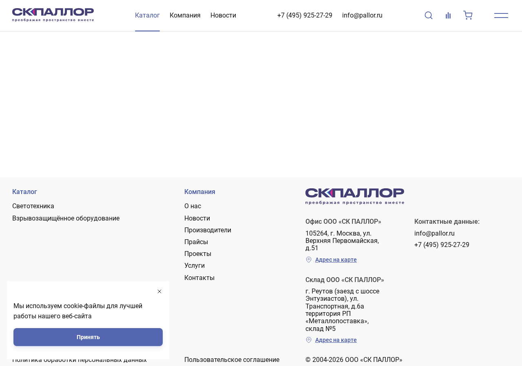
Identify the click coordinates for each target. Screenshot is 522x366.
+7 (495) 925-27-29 (304, 15)
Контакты (199, 278)
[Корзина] (468, 15)
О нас (192, 206)
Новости (223, 15)
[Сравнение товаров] (448, 15)
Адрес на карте (336, 259)
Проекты (197, 254)
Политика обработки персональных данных (79, 360)
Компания (185, 15)
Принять (88, 337)
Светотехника (33, 206)
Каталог (147, 15)
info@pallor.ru (362, 15)
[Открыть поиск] (429, 15)
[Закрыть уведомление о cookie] (159, 291)
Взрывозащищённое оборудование (65, 218)
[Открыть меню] (501, 15)
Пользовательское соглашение (231, 360)
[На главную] (53, 15)
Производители (207, 230)
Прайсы (196, 242)
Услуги (194, 265)
